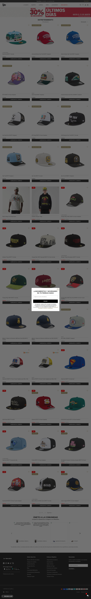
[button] (7, 596)
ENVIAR (45, 301)
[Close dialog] (58, 289)
